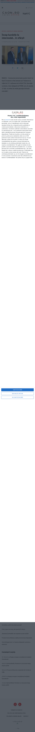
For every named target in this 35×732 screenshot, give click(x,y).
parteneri (7, 119)
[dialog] (17, 366)
